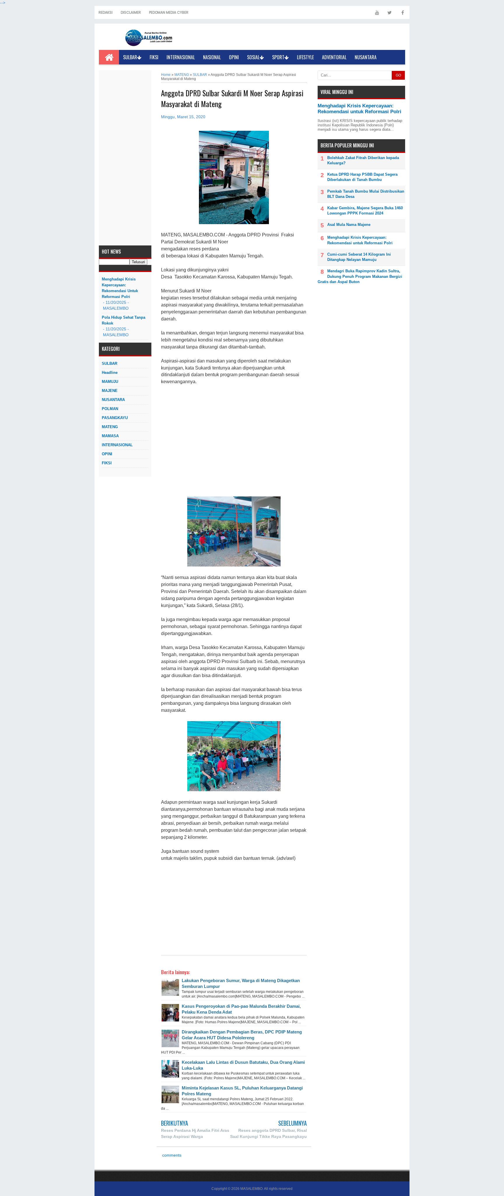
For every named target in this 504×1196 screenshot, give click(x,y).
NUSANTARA (366, 57)
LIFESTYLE (305, 57)
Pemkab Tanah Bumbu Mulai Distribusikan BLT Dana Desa (365, 194)
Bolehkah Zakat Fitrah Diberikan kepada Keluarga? (363, 160)
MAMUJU (110, 381)
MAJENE (110, 390)
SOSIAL (253, 57)
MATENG (110, 427)
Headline (110, 372)
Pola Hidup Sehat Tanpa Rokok (123, 320)
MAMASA (110, 436)
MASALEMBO (251, 1189)
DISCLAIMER (131, 12)
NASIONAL (212, 57)
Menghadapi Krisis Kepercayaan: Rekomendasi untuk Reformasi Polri (120, 288)
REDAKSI (106, 12)
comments (171, 1155)
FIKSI (154, 57)
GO (398, 75)
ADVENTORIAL (334, 57)
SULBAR (130, 57)
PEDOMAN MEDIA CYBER (168, 12)
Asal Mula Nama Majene (348, 224)
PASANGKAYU (115, 418)
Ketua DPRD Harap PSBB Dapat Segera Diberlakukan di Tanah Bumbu (362, 177)
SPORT (278, 57)
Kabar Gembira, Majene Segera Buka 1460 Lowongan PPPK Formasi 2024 (365, 210)
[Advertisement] (125, 157)
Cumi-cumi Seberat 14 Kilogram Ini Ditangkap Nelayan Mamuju (359, 257)
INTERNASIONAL (181, 57)
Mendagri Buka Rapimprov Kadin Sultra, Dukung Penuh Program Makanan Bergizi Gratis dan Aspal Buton (360, 276)
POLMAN (110, 409)
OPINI (234, 57)
